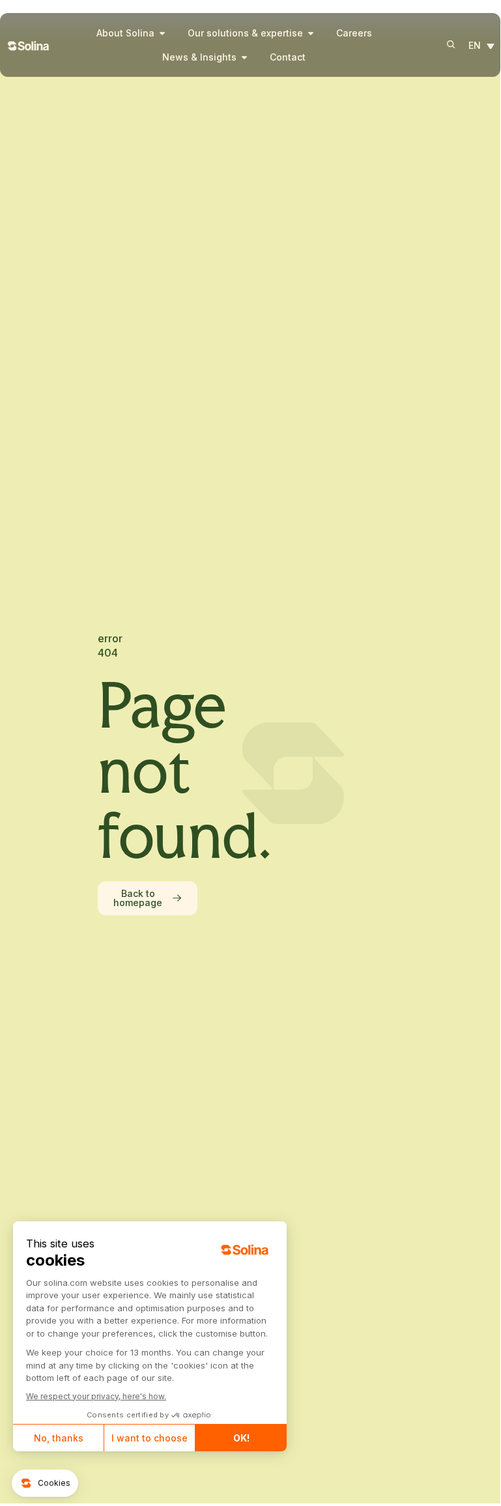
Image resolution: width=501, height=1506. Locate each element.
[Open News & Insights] (244, 57)
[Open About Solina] (162, 33)
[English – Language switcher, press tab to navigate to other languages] (484, 45)
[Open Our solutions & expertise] (310, 33)
